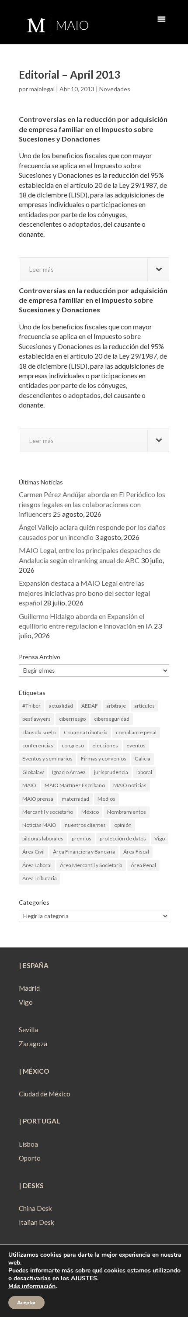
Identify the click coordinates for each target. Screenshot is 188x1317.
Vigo (159, 838)
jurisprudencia (111, 772)
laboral (144, 772)
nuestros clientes (85, 825)
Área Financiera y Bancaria (84, 851)
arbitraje (116, 705)
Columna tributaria (86, 732)
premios (81, 838)
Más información (32, 1286)
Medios (106, 798)
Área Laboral (37, 865)
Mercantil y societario (47, 812)
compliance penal (136, 732)
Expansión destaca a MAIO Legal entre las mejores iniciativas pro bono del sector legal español (84, 593)
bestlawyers (36, 719)
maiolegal (42, 89)
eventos (136, 745)
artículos (144, 705)
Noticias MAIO (39, 825)
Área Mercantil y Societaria (91, 865)
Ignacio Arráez (69, 772)
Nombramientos (126, 812)
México (90, 812)
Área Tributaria (39, 878)
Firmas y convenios (103, 758)
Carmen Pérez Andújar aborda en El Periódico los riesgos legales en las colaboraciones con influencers (92, 504)
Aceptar (26, 1302)
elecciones (105, 745)
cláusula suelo (39, 732)
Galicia (142, 758)
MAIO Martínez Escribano (75, 785)
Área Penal (143, 865)
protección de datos (123, 838)
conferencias (37, 745)
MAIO (29, 785)
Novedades (114, 89)
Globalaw (33, 772)
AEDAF (89, 705)
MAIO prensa (37, 798)
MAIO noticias (129, 785)
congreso (73, 745)
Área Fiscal (136, 851)
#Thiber (31, 705)
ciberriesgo (72, 719)
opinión (123, 825)
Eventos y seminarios (47, 758)
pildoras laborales (42, 838)
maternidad (75, 798)
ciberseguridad (111, 719)
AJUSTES (84, 1278)
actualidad (61, 705)
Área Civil (33, 851)
